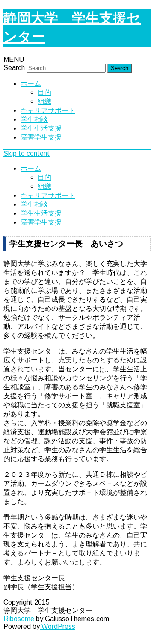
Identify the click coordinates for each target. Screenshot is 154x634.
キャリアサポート (48, 110)
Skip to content (26, 153)
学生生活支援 (41, 128)
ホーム (31, 83)
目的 (44, 92)
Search (14, 67)
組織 (44, 101)
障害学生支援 (41, 137)
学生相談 (34, 119)
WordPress (57, 626)
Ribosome (18, 618)
